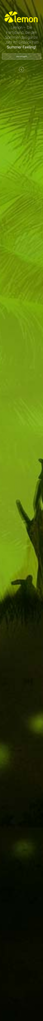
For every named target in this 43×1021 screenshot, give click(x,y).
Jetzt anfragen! (21, 56)
